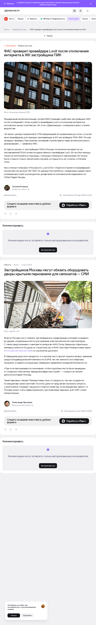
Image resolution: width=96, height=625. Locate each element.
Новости (7, 265)
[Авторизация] (80, 10)
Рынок (16, 265)
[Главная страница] (12, 10)
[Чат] (74, 10)
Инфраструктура (25, 46)
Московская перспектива (18, 350)
